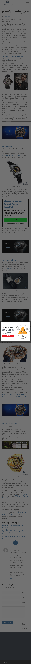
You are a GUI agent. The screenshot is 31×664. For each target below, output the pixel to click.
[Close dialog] (29, 323)
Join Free (8, 335)
